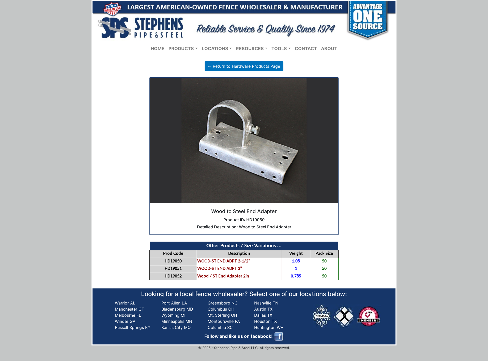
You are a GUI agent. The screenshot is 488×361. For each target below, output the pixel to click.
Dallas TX (263, 315)
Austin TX (263, 309)
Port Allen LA (174, 303)
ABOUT (329, 48)
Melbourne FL (128, 315)
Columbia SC (220, 327)
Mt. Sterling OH (222, 315)
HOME (157, 48)
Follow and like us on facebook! (239, 336)
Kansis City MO (176, 327)
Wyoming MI (173, 315)
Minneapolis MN (176, 321)
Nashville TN (266, 303)
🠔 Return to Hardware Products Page (244, 66)
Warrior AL (125, 303)
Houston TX (265, 321)
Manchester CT (129, 309)
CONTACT (306, 48)
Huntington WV (268, 327)
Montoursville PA (224, 321)
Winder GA (125, 321)
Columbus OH (221, 309)
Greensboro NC (223, 303)
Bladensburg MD (177, 309)
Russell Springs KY (132, 327)
